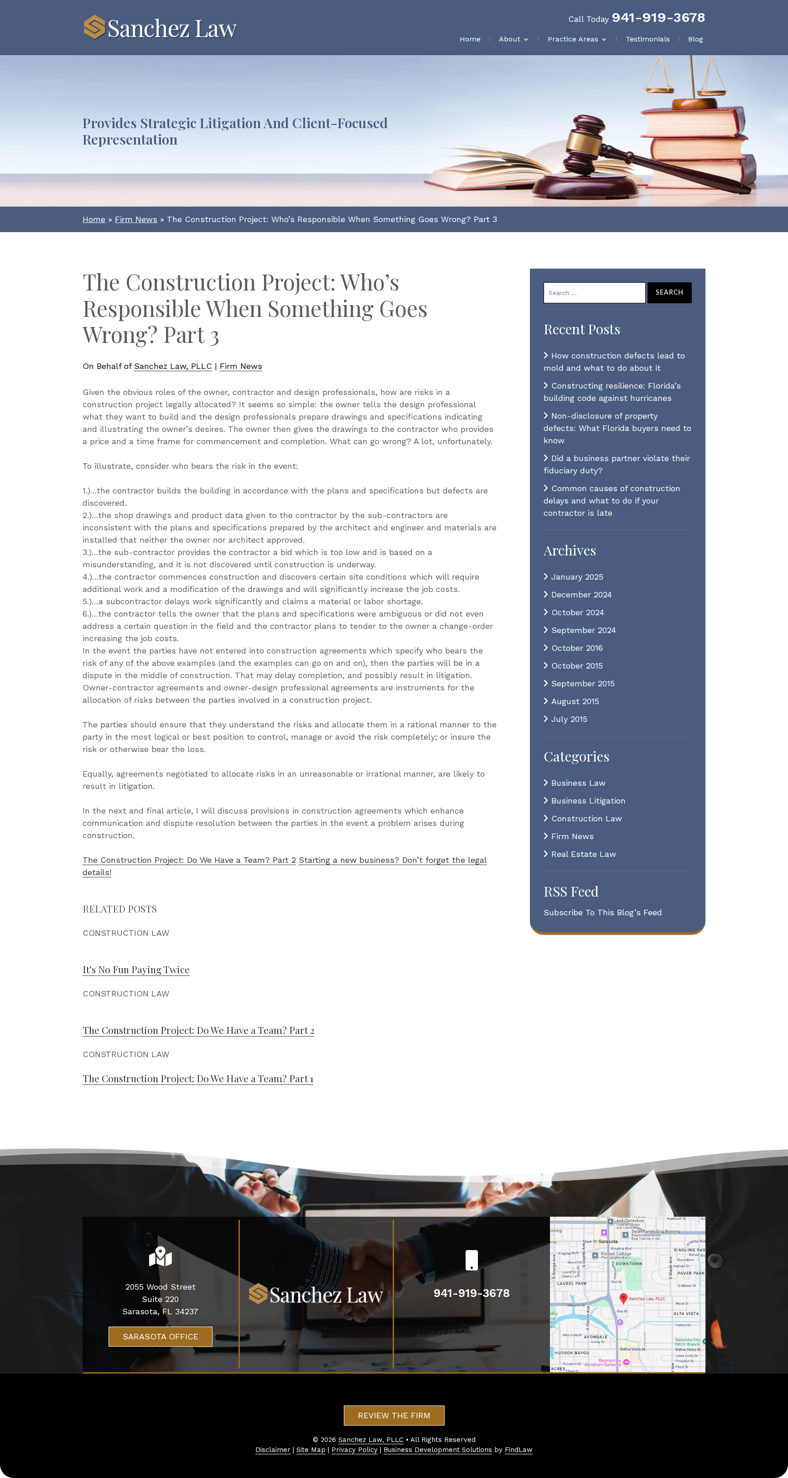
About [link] (509, 39)
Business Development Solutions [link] (438, 1450)
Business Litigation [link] (588, 800)
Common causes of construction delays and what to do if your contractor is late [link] (612, 500)
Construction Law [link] (586, 818)
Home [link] (470, 39)
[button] (779, 1412)
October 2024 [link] (577, 612)
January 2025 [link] (577, 576)
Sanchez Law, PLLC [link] (173, 366)
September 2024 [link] (583, 630)
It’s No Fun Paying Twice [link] (136, 969)
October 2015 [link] (577, 665)
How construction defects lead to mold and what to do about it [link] (614, 362)
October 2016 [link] (577, 648)
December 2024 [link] (581, 594)
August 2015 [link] (575, 701)
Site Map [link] (311, 1450)
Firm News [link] (241, 366)
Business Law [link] (578, 783)
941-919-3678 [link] (658, 17)
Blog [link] (695, 39)
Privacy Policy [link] (355, 1450)
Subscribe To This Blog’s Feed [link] (603, 912)
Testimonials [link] (648, 39)
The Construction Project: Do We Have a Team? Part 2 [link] (189, 860)
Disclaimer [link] (272, 1450)
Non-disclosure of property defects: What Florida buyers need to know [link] (617, 428)
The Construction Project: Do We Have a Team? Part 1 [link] (198, 1078)
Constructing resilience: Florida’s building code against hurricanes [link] (612, 392)
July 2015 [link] (569, 719)
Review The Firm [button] (394, 1415)
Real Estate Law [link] (583, 854)
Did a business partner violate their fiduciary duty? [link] (617, 464)
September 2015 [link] (583, 683)
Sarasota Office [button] (160, 1336)
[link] (160, 27)
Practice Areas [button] (573, 39)
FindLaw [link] (519, 1450)
